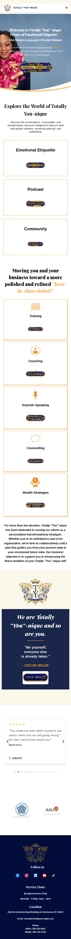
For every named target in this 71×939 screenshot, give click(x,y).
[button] (66, 8)
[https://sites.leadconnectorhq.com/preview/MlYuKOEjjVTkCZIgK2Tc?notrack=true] (35, 677)
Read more (54, 749)
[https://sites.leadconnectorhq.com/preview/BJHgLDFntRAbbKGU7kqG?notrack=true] (35, 204)
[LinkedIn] (35, 875)
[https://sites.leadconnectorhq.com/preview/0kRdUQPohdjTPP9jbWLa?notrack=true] (35, 329)
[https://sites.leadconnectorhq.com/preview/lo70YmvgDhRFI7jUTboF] (35, 165)
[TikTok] (53, 875)
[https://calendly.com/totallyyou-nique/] (35, 374)
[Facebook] (17, 875)
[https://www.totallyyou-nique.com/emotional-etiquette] (35, 67)
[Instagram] (26, 875)
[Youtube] (44, 875)
